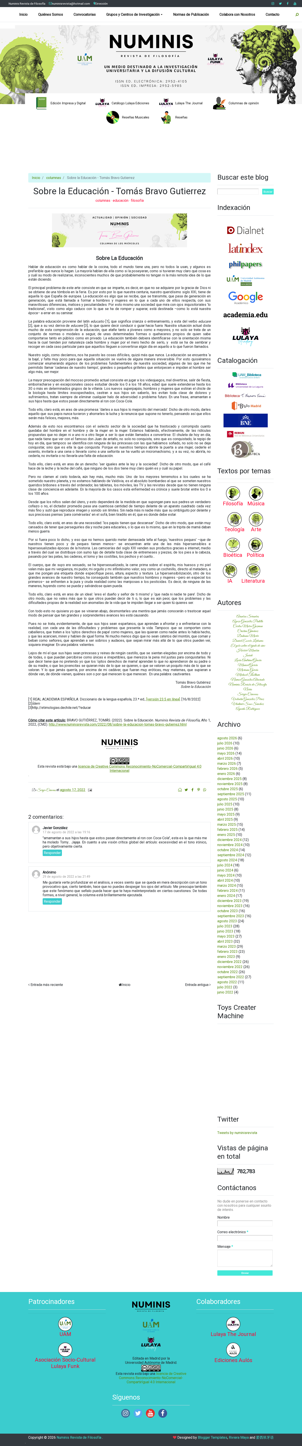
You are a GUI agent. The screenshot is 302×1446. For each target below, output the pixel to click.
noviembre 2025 (230, 784)
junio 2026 (225, 748)
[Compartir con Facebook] (193, 790)
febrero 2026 (227, 769)
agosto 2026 (227, 738)
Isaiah (247, 655)
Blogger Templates (212, 1437)
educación (121, 200)
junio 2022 (225, 992)
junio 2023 (225, 931)
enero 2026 (226, 774)
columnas (53, 178)
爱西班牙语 (265, 1437)
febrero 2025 (227, 830)
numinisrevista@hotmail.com (71, 3)
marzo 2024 (226, 885)
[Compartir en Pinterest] (199, 790)
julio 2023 (224, 926)
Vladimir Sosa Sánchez (248, 704)
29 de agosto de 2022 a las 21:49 (66, 877)
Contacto (272, 14)
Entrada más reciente (47, 985)
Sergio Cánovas (247, 694)
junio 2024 (225, 870)
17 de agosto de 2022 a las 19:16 (66, 832)
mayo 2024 (226, 875)
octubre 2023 (227, 911)
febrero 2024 (227, 891)
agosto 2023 (227, 921)
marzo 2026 (226, 763)
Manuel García (248, 665)
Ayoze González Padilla (248, 621)
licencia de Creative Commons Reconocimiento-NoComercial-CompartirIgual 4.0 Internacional (152, 1378)
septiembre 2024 (230, 855)
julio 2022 (224, 987)
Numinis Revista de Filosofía (27, 3)
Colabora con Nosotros (237, 14)
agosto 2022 (227, 982)
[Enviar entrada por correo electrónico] (89, 790)
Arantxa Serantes (248, 616)
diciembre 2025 (229, 779)
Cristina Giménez (247, 631)
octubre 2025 (227, 789)
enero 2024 (226, 896)
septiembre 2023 (230, 916)
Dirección (101, 3)
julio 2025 (224, 804)
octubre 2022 (227, 972)
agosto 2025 (227, 799)
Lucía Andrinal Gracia (248, 660)
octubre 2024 (227, 850)
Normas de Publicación (191, 14)
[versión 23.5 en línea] (163, 699)
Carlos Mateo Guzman (248, 626)
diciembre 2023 (229, 901)
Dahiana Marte (248, 636)
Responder (52, 853)
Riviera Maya (239, 1437)
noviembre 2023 (230, 906)
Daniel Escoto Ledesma (247, 640)
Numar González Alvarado (248, 679)
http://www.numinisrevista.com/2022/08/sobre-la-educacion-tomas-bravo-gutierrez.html (118, 724)
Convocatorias (85, 14)
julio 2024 (224, 865)
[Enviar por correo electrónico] (180, 790)
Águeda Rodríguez (248, 708)
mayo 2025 (226, 814)
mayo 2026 (226, 753)
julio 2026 (224, 743)
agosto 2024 (227, 860)
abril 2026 (225, 758)
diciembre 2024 (229, 840)
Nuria (247, 689)
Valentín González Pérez (247, 699)
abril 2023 (225, 941)
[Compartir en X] (186, 790)
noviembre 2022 (230, 967)
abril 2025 (225, 819)
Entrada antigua (196, 985)
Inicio (23, 14)
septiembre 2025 (230, 794)
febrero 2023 (227, 951)
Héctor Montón (247, 650)
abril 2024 (225, 880)
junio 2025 (225, 809)
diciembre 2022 (229, 962)
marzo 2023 (226, 946)
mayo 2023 (226, 936)
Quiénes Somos (50, 14)
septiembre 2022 (230, 977)
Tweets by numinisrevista (237, 1133)
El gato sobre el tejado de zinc (248, 645)
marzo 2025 (226, 824)
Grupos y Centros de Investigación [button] (133, 14)
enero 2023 (226, 957)
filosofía (137, 200)
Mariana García (247, 670)
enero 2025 (226, 835)
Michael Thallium (248, 674)
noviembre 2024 (230, 845)
